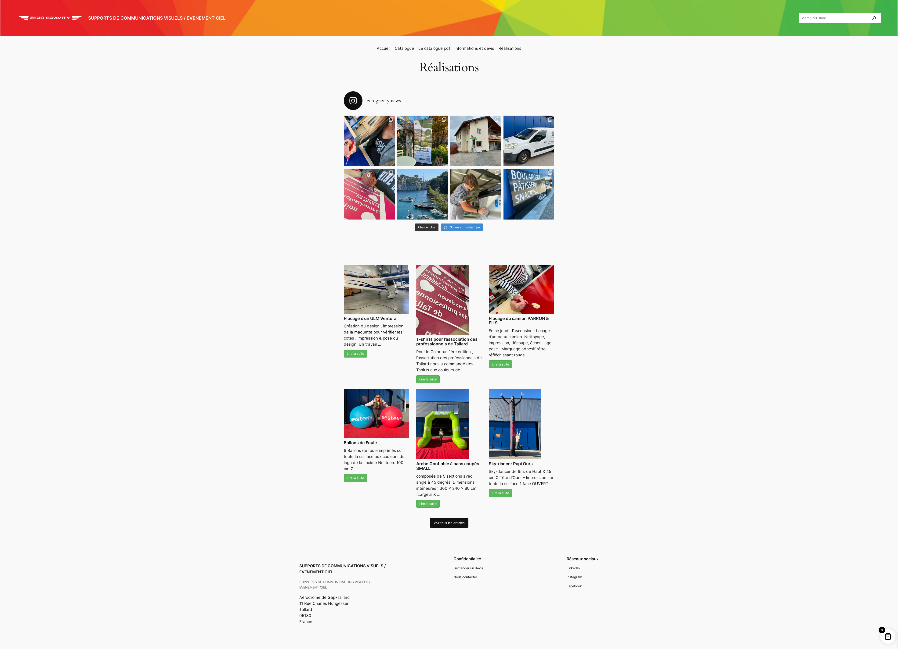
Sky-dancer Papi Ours (511, 463)
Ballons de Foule (360, 442)
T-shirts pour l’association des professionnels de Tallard (447, 341)
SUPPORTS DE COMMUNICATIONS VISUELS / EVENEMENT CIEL (157, 18)
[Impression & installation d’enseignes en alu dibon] (475, 141)
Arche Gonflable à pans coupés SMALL (447, 466)
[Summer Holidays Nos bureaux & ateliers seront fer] (422, 194)
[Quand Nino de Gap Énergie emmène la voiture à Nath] (475, 194)
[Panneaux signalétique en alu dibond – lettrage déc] (528, 194)
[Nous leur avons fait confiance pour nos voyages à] (422, 141)
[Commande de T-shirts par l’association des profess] (369, 194)
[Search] (874, 18)
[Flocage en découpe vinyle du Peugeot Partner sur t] (528, 141)
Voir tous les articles (449, 523)
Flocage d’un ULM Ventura (370, 318)
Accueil (383, 48)
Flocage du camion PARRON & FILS (519, 321)
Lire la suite (355, 353)
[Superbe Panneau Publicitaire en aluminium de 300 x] (369, 141)
